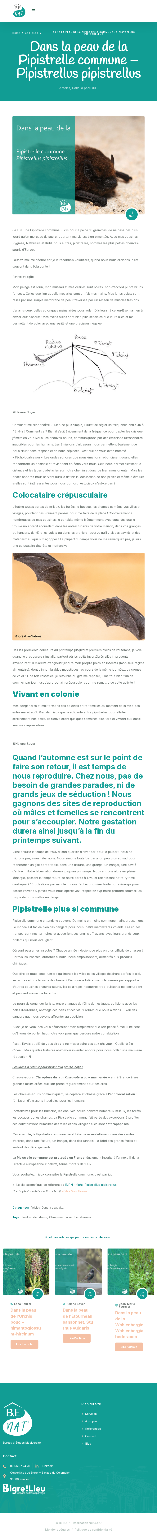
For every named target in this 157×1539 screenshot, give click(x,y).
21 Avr (37, 1294)
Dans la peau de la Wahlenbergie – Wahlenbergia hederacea (130, 1324)
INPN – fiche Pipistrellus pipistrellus (91, 1185)
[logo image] (20, 11)
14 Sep (131, 214)
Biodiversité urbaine (34, 1217)
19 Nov (90, 1294)
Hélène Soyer (75, 1304)
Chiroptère (56, 1217)
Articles (64, 88)
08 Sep (142, 1294)
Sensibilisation (83, 1217)
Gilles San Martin (74, 1191)
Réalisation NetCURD (87, 1523)
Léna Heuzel (22, 1304)
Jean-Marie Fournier (127, 1305)
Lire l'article (24, 1344)
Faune (69, 1217)
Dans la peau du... (85, 88)
